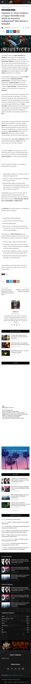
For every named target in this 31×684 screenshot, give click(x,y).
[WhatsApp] (18, 31)
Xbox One (13, 9)
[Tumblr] (16, 324)
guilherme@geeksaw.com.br (15, 675)
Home (3, 6)
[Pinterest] (14, 31)
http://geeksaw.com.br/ (15, 313)
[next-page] (5, 358)
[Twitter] (11, 31)
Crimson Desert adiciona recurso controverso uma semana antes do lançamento (19, 337)
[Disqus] (15, 385)
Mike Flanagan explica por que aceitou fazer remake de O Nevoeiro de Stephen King (20, 496)
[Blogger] (8, 668)
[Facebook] (7, 31)
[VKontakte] (22, 668)
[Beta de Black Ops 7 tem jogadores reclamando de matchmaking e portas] (6, 345)
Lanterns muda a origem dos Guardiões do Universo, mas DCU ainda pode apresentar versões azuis (20, 504)
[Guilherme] (2, 27)
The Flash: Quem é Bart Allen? (13, 519)
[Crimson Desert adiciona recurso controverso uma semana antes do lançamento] (6, 337)
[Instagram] (14, 324)
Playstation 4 (8, 9)
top (6, 274)
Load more (15, 510)
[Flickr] (15, 668)
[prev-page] (2, 358)
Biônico (3, 535)
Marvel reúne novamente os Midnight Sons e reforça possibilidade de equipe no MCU (20, 488)
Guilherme (7, 27)
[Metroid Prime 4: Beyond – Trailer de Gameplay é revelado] (6, 353)
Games (6, 6)
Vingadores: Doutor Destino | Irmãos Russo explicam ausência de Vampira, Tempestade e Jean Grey (20, 480)
